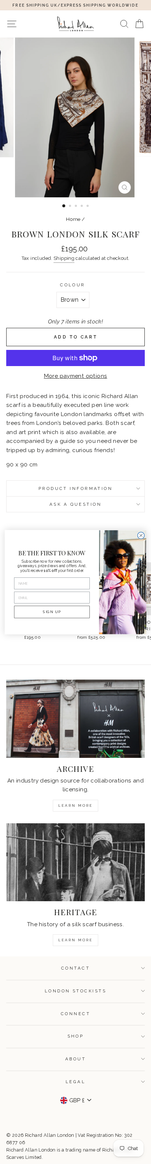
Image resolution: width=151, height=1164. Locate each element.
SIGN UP (51, 611)
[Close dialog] (140, 535)
